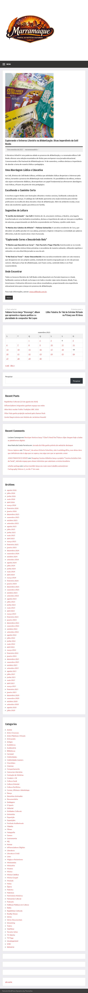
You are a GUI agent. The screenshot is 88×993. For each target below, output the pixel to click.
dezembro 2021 (13, 659)
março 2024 (11, 577)
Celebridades (12, 757)
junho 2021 (11, 677)
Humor (9, 844)
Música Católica (13, 874)
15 (29, 350)
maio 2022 (11, 644)
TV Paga (10, 938)
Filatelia (10, 826)
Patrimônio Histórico (15, 896)
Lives (9, 856)
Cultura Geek (12, 781)
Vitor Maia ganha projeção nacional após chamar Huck (24, 413)
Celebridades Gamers (15, 760)
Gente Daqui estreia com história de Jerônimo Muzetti (25, 417)
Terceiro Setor (12, 932)
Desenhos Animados (15, 796)
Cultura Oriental (13, 784)
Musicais (10, 880)
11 (63, 345)
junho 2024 (11, 568)
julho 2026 (11, 493)
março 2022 (11, 650)
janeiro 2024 (12, 584)
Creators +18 (12, 778)
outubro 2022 (12, 629)
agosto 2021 (11, 671)
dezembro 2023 (13, 587)
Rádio (9, 908)
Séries (9, 917)
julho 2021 (11, 674)
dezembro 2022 (13, 623)
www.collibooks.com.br (38, 291)
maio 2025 (11, 535)
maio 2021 (11, 680)
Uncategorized (12, 941)
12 (74, 345)
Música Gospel (12, 877)
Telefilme (10, 929)
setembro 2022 (13, 632)
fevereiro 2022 (12, 653)
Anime (9, 730)
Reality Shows (12, 914)
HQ (8, 841)
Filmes (9, 829)
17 (52, 350)
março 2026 (11, 505)
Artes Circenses (13, 733)
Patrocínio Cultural (14, 899)
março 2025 (11, 541)
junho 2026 (11, 496)
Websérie (10, 947)
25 (63, 354)
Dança (9, 793)
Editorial (10, 808)
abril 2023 (11, 611)
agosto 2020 (11, 707)
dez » (12, 365)
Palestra (10, 889)
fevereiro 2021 (12, 689)
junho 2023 (11, 605)
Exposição (10, 817)
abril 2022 (11, 647)
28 (18, 359)
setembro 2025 (13, 523)
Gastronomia (12, 838)
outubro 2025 (12, 520)
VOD (9, 944)
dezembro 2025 (13, 514)
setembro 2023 (13, 596)
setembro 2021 (13, 668)
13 (7, 350)
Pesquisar (9, 376)
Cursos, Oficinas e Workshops (18, 790)
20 (7, 354)
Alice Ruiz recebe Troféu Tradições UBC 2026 (21, 409)
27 (7, 359)
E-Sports (10, 805)
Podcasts (10, 902)
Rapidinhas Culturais (14, 911)
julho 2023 (11, 602)
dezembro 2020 (13, 695)
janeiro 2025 (12, 547)
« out (7, 365)
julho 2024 (11, 565)
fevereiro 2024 (12, 581)
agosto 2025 (11, 526)
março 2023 (11, 614)
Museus (10, 868)
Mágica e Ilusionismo (15, 859)
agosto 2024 (11, 562)
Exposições (11, 820)
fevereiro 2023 (12, 617)
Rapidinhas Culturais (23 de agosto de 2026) (21, 401)
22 (29, 354)
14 (18, 350)
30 (41, 359)
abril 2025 (11, 538)
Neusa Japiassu (14, 450)
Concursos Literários (14, 772)
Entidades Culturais (14, 811)
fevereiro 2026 (12, 508)
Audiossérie (11, 748)
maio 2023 (11, 608)
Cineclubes (11, 763)
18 (63, 350)
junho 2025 (11, 532)
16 (41, 350)
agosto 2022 (11, 635)
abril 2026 (11, 502)
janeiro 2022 (12, 656)
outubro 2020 (12, 701)
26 (74, 354)
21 (18, 354)
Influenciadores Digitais (16, 847)
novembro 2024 (13, 553)
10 (52, 345)
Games (9, 835)
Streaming (11, 923)
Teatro (9, 926)
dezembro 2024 (13, 550)
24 (52, 354)
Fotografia (11, 832)
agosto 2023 (11, 599)
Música (9, 298)
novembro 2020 (13, 698)
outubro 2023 (12, 593)
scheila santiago (14, 466)
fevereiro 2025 (12, 544)
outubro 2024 (12, 556)
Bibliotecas (11, 751)
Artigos (10, 742)
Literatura (10, 850)
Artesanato (11, 739)
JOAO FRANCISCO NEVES (18, 458)
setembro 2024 (13, 559)
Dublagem (11, 802)
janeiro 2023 (12, 620)
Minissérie (11, 865)
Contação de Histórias (15, 775)
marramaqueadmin (31, 149)
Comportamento (13, 769)
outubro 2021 (12, 665)
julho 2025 (11, 529)
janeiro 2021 (12, 692)
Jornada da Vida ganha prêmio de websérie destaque (52, 445)
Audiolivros (11, 745)
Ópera (9, 886)
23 (41, 354)
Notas (9, 883)
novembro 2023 (13, 590)
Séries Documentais (14, 920)
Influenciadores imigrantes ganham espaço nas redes (24, 405)
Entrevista (11, 814)
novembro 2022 (13, 626)
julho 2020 (11, 710)
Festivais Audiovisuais (15, 823)
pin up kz (8, 982)
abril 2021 (11, 683)
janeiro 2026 (12, 511)
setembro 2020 (13, 704)
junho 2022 (11, 641)
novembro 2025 (13, 517)
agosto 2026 (11, 490)
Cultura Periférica (13, 787)
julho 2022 (11, 638)
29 (29, 359)
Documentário (12, 799)
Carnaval (10, 754)
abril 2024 (11, 574)
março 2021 (11, 686)
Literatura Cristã (13, 853)
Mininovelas (11, 862)
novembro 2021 (13, 662)
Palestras (10, 893)
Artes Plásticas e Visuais (16, 736)
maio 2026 (11, 499)
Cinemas (10, 766)
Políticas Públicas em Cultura (18, 905)
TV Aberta (11, 935)
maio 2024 (11, 571)
